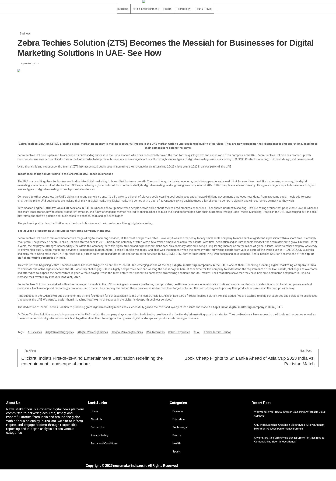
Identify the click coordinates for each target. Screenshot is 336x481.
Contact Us (98, 427)
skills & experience (180, 332)
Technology (179, 427)
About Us (96, 419)
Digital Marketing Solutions (128, 332)
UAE (197, 332)
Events (176, 435)
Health (176, 443)
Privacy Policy (99, 435)
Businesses (35, 332)
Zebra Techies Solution (218, 332)
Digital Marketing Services (93, 332)
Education (178, 419)
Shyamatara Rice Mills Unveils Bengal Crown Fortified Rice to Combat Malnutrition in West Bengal (289, 439)
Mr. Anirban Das (156, 332)
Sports (176, 451)
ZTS (76, 166)
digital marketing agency (60, 332)
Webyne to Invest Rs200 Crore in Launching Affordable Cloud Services (290, 413)
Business (25, 33)
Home (94, 411)
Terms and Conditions (104, 443)
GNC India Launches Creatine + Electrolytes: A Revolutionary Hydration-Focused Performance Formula (289, 426)
